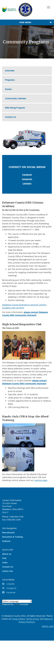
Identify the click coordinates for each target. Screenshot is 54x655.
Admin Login (48, 626)
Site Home (17, 9)
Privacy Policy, (18, 618)
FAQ (4, 558)
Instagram (27, 179)
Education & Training (12, 536)
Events (8, 89)
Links (4, 562)
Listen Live (7, 571)
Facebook (27, 174)
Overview (9, 70)
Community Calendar (15, 98)
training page (40, 480)
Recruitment (8, 532)
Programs (10, 79)
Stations (6, 541)
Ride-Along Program (15, 107)
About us (6, 554)
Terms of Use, (32, 618)
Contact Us (10, 117)
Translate (23, 604)
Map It (5, 512)
